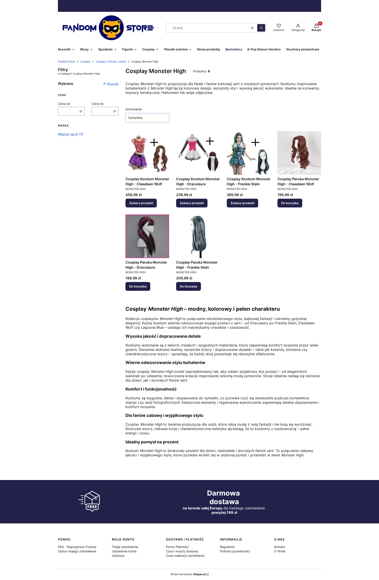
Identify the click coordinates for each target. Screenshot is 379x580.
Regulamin (227, 547)
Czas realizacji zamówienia (185, 555)
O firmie (279, 551)
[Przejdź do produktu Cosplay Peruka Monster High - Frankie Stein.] (198, 236)
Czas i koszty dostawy (182, 551)
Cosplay (85, 61)
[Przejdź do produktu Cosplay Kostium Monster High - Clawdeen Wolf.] (147, 153)
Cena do (98, 103)
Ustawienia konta (124, 551)
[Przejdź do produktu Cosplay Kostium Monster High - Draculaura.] (198, 153)
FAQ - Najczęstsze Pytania (77, 547)
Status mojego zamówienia (77, 551)
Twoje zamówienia (125, 547)
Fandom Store (66, 61)
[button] (261, 28)
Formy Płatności (177, 547)
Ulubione (118, 555)
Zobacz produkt (141, 203)
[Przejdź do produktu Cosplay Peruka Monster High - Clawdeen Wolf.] (299, 153)
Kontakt (279, 547)
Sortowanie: (133, 109)
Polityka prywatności (235, 551)
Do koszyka (290, 203)
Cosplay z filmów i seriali (111, 61)
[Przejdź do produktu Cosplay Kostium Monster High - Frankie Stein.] (248, 153)
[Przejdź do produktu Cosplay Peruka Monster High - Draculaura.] (147, 236)
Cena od (64, 103)
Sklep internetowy (188, 574)
